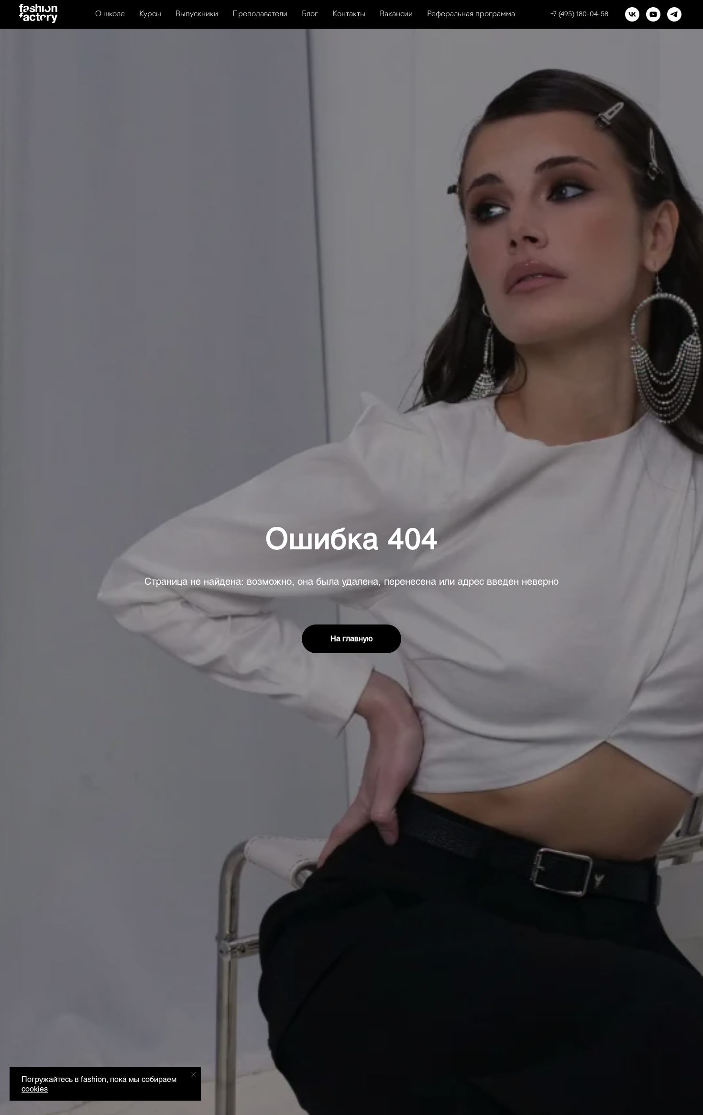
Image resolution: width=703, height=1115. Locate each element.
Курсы (150, 14)
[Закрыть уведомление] (193, 1074)
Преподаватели (259, 14)
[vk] (632, 14)
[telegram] (674, 14)
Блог (310, 14)
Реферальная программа (471, 14)
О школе (110, 14)
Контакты (348, 14)
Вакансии (396, 14)
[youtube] (653, 14)
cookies (35, 1088)
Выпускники (197, 14)
